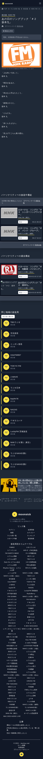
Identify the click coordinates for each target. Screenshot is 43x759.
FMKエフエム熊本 (31, 690)
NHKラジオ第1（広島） (12, 675)
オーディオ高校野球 (31, 713)
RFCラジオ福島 (31, 568)
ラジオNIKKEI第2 (31, 707)
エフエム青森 (12, 556)
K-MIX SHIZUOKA (31, 626)
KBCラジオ (31, 678)
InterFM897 (12, 582)
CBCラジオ (12, 617)
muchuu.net (25, 743)
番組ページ (23, 222)
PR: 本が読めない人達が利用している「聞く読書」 (30, 481)
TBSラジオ (31, 576)
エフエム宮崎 (31, 696)
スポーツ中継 (12, 538)
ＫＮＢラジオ (12, 602)
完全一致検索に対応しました (17, 733)
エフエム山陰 (31, 651)
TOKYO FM (31, 582)
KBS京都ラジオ (12, 646)
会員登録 (31, 530)
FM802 (12, 547)
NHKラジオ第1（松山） (31, 675)
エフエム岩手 (12, 559)
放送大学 (12, 710)
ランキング (31, 535)
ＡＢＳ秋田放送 (31, 562)
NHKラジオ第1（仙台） (12, 576)
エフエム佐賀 (31, 684)
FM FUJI (31, 611)
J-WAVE (12, 585)
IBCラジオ (31, 556)
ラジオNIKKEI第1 (12, 707)
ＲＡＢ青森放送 (31, 553)
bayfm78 (12, 588)
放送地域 (31, 538)
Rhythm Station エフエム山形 (12, 569)
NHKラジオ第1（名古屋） (31, 629)
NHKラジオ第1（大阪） (31, 648)
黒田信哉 (20, 26)
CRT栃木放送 (12, 593)
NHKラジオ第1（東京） (31, 596)
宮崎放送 (12, 696)
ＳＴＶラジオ (12, 550)
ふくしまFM (12, 573)
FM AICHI (12, 623)
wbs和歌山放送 (12, 648)
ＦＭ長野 (31, 614)
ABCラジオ (12, 634)
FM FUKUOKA (12, 684)
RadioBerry (31, 593)
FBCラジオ (12, 608)
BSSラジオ (12, 651)
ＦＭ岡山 (31, 654)
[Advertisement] (21, 166)
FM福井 (31, 608)
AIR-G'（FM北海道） (31, 550)
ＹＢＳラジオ (12, 611)
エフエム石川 (31, 605)
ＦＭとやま (31, 602)
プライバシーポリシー (21, 749)
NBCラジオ (12, 687)
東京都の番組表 (8, 316)
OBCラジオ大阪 (12, 637)
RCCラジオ (12, 657)
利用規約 (21, 747)
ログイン (12, 530)
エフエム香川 (31, 666)
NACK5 (31, 588)
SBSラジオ (12, 626)
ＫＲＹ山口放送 (12, 660)
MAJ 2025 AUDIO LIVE (11, 716)
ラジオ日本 (31, 585)
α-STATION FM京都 (31, 646)
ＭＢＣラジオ (12, 698)
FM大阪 (12, 640)
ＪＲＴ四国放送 (12, 663)
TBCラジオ (31, 559)
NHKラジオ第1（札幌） (31, 573)
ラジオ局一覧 (12, 535)
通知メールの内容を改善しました (18, 725)
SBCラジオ (12, 614)
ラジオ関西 (12, 643)
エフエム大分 (31, 693)
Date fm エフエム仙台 (12, 562)
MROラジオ (12, 605)
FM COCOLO (31, 637)
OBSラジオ (12, 693)
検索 (12, 532)
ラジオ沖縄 (31, 701)
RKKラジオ (12, 690)
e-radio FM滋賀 (31, 643)
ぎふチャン (12, 620)
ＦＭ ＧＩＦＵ (31, 623)
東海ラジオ (31, 617)
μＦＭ (31, 698)
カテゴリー (31, 532)
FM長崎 (31, 687)
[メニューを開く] (40, 3)
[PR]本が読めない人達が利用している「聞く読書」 (23, 729)
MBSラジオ (31, 634)
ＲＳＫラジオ (12, 654)
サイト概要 (21, 745)
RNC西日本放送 (12, 666)
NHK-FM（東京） (12, 713)
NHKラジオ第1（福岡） (31, 704)
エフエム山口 (31, 660)
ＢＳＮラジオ (12, 599)
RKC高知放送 (12, 672)
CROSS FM (31, 681)
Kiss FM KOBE (31, 640)
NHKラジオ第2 (31, 710)
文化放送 (12, 579)
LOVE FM (12, 681)
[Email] (21, 754)
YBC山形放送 (31, 565)
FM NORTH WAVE (12, 553)
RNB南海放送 (12, 669)
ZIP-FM (31, 620)
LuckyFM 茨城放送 (31, 590)
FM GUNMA (12, 596)
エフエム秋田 (12, 565)
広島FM (31, 657)
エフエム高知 (31, 672)
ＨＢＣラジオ (31, 547)
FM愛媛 (31, 669)
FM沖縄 (12, 704)
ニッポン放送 (31, 579)
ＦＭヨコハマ (12, 590)
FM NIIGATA (31, 599)
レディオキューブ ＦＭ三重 (12, 630)
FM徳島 (31, 663)
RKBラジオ (12, 678)
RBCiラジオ (12, 701)
